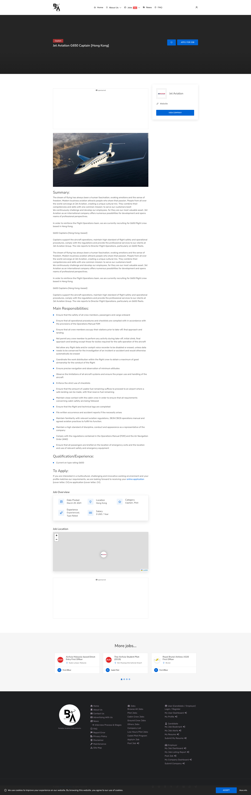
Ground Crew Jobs (136, 720)
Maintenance (99, 744)
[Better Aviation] (57, 7)
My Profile (170, 716)
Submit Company (173, 763)
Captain (129, 503)
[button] (113, 7)
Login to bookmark (171, 42)
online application (135, 479)
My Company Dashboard (177, 759)
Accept (226, 790)
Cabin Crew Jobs (135, 716)
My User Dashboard (174, 713)
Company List (134, 728)
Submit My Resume (174, 738)
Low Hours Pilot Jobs (137, 732)
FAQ (95, 728)
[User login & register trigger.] (196, 7)
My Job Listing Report (176, 752)
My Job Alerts (172, 730)
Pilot (136, 503)
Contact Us (98, 713)
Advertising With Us (103, 717)
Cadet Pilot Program (137, 735)
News (96, 721)
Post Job (132, 743)
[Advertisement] (101, 109)
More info (243, 790)
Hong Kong (101, 503)
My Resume (170, 734)
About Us (97, 709)
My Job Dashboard (174, 748)
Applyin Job (133, 739)
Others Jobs (133, 724)
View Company (175, 113)
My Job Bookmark (174, 727)
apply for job (187, 42)
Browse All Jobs (135, 709)
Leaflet (145, 570)
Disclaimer (98, 740)
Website (164, 103)
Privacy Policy (100, 736)
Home (96, 706)
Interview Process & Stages (107, 725)
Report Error (99, 732)
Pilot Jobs (132, 713)
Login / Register (172, 709)
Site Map (97, 748)
